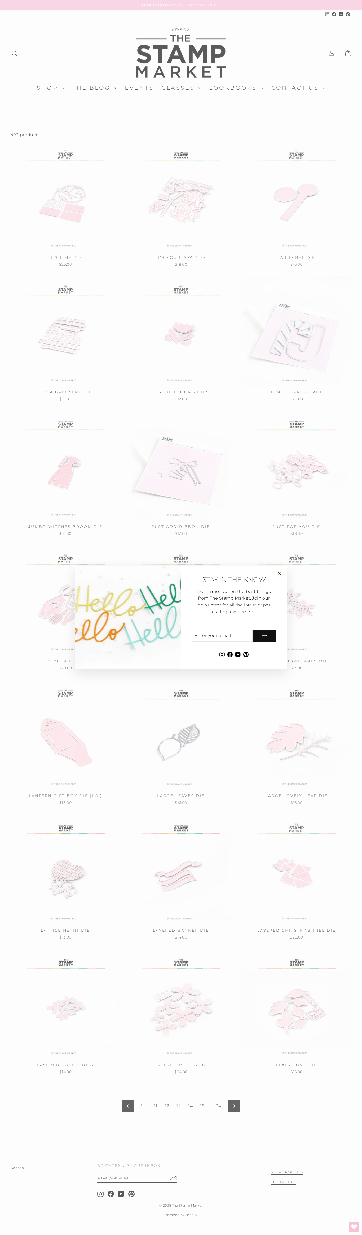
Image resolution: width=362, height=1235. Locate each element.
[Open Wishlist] (354, 1227)
